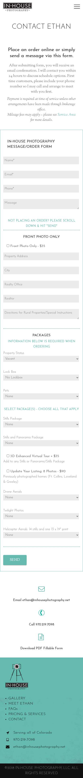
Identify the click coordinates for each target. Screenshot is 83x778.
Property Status (13, 353)
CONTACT (17, 719)
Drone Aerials (12, 491)
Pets (6, 390)
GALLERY (16, 698)
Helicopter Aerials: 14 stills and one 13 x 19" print (35, 529)
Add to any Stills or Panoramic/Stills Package (34, 461)
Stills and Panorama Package (23, 437)
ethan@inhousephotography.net (39, 747)
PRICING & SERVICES (27, 714)
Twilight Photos (13, 510)
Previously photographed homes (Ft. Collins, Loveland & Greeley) (40, 479)
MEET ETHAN (20, 704)
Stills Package (12, 418)
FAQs (13, 709)
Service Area (67, 114)
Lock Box (9, 372)
